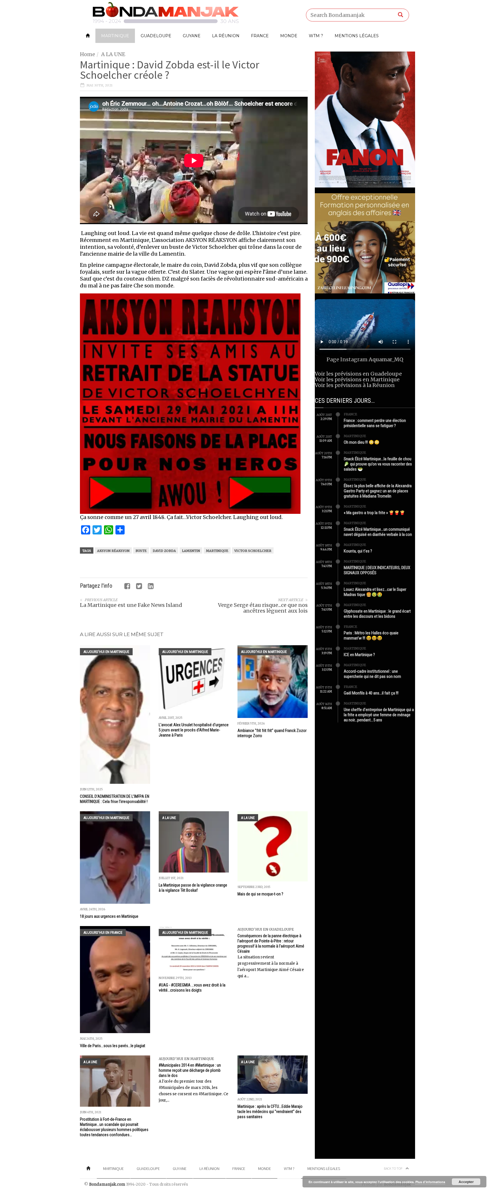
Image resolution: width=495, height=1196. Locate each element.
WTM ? (316, 35)
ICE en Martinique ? (359, 654)
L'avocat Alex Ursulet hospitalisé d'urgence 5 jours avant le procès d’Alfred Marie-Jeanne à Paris (194, 730)
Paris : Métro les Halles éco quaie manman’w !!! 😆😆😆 (371, 635)
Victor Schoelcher (252, 551)
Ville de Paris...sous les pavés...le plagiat (112, 1045)
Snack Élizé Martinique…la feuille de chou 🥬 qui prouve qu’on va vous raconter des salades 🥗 (378, 464)
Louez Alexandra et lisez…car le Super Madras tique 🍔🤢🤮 (375, 592)
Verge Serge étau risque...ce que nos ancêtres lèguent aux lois (263, 608)
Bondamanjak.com (107, 1184)
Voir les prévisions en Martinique (357, 379)
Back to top (393, 1168)
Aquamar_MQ (386, 359)
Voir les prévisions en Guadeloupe (358, 373)
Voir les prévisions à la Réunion (355, 385)
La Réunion (225, 35)
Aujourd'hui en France (102, 932)
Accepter (466, 1181)
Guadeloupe (156, 35)
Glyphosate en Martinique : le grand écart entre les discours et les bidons (377, 614)
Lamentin (191, 551)
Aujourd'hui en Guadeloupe (265, 929)
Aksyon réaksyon (113, 551)
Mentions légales (357, 35)
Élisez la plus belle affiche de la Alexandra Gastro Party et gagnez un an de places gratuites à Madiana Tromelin (378, 491)
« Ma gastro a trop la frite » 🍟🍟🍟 (374, 512)
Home (87, 54)
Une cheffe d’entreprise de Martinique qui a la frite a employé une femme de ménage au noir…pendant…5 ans (379, 715)
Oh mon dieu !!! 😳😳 (362, 442)
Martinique (115, 35)
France (260, 35)
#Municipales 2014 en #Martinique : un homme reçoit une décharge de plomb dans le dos (190, 1070)
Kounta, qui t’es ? (358, 551)
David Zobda (164, 551)
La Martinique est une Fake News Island (131, 605)
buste (141, 551)
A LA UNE (113, 54)
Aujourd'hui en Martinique (106, 652)
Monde (288, 35)
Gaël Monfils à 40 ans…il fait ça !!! (371, 693)
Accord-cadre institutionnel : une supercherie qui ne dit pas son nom (372, 674)
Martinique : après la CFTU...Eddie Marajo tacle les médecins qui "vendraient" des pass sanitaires (269, 1111)
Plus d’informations (430, 1182)
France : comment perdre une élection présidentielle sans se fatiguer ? (375, 423)
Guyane (192, 35)
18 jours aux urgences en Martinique (109, 916)
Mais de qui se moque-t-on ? (260, 894)
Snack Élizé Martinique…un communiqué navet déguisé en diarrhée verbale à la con (378, 532)
